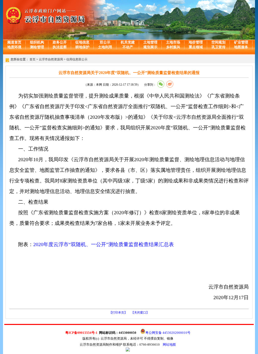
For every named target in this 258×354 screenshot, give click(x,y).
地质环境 (14, 47)
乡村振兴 (173, 47)
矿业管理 (241, 42)
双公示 (105, 42)
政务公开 (60, 42)
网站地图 (169, 344)
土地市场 (173, 42)
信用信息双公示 (76, 59)
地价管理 (196, 42)
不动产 (127, 47)
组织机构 (37, 42)
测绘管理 (37, 47)
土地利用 (105, 47)
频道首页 (14, 42)
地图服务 (241, 47)
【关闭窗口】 (140, 312)
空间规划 (218, 42)
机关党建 (128, 42)
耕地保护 (82, 47)
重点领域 (196, 47)
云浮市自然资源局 (51, 59)
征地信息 (82, 42)
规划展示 (150, 47)
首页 (32, 59)
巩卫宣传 (218, 47)
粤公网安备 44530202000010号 (167, 333)
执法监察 (60, 47)
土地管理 (150, 42)
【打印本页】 (118, 312)
